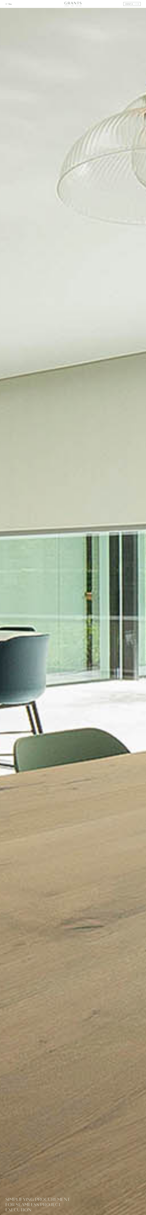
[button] (9, 4)
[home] (73, 4)
